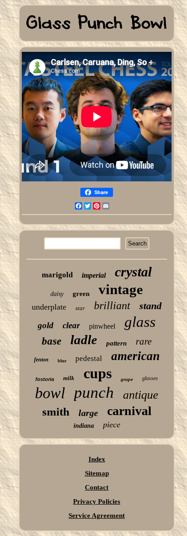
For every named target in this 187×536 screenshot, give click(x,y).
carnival (129, 411)
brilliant (112, 305)
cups (98, 373)
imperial (94, 275)
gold (46, 325)
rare (144, 341)
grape (127, 379)
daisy (57, 294)
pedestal (88, 358)
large (88, 413)
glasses (150, 378)
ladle (83, 339)
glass (140, 322)
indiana (84, 425)
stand (150, 305)
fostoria (44, 379)
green (81, 293)
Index (97, 459)
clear (71, 325)
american (135, 356)
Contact (96, 487)
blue (62, 360)
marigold (57, 275)
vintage (120, 289)
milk (68, 378)
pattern (116, 343)
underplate (49, 306)
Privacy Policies (96, 501)
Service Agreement (97, 515)
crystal (133, 271)
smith (55, 412)
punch (94, 392)
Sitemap (97, 473)
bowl (50, 393)
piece (111, 424)
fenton (41, 359)
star (80, 308)
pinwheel (102, 326)
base (51, 341)
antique (140, 394)
